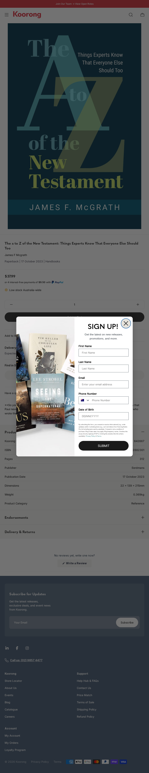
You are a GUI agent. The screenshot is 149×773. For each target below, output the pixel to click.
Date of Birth (86, 409)
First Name (85, 346)
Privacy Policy (90, 436)
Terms (99, 436)
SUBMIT (103, 446)
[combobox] (84, 400)
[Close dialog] (126, 323)
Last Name (85, 361)
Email (82, 377)
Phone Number (88, 393)
